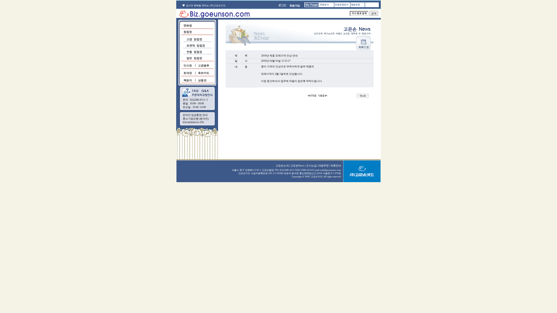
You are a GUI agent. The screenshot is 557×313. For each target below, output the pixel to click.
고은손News (297, 165)
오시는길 (311, 165)
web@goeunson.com (330, 170)
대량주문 (323, 165)
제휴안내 (336, 165)
